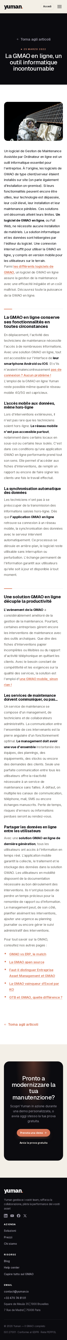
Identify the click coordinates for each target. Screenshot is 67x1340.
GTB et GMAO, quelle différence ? (35, 997)
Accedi (47, 6)
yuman (13, 6)
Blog (7, 1261)
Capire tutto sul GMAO (19, 1274)
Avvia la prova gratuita (34, 1142)
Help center (11, 1267)
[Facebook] (18, 1216)
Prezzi (8, 1237)
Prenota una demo (31, 1132)
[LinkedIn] (6, 1216)
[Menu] (59, 6)
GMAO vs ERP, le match (27, 954)
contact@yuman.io (16, 1291)
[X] (25, 1216)
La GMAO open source (26, 962)
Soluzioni (10, 1230)
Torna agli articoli (36, 39)
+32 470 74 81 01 (15, 1298)
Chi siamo (10, 1243)
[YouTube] (12, 1216)
